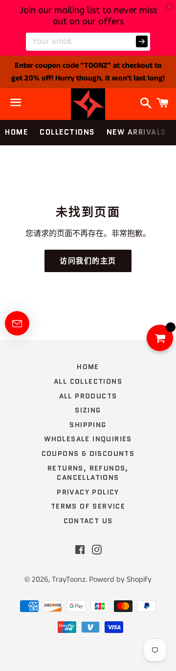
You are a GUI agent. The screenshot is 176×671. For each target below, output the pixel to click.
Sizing (88, 410)
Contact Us (88, 521)
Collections (67, 132)
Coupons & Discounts (88, 453)
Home (16, 132)
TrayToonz (69, 579)
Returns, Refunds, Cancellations (88, 473)
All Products (88, 396)
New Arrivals (136, 132)
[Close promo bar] (170, 6)
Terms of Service (88, 506)
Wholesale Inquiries (88, 439)
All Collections (88, 381)
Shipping (87, 425)
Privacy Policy (88, 492)
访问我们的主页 (88, 261)
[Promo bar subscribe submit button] (142, 41)
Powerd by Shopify (120, 579)
